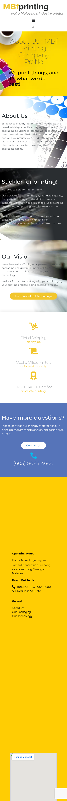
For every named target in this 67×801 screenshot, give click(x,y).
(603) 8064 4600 (33, 463)
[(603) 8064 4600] (33, 455)
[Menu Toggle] (33, 20)
